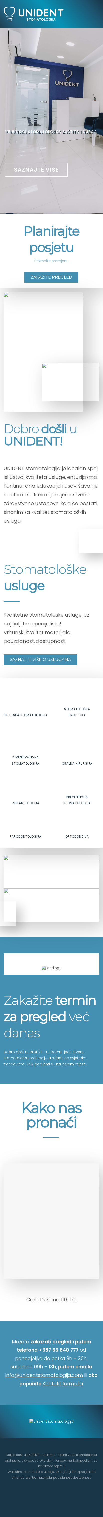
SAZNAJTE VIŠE (36, 170)
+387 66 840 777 (59, 1350)
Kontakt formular (63, 1383)
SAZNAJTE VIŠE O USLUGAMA (40, 659)
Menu (89, 14)
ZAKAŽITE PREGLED (51, 277)
